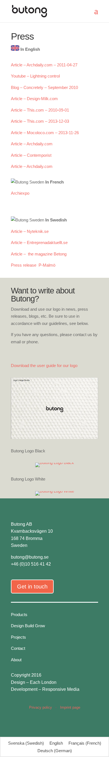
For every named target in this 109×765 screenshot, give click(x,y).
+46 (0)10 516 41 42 (31, 564)
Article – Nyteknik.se (30, 231)
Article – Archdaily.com (32, 143)
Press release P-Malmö (33, 265)
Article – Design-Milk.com (34, 98)
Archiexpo (20, 193)
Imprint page (70, 707)
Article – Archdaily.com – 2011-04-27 (44, 64)
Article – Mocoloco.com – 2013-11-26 (45, 132)
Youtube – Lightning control (35, 76)
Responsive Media (60, 689)
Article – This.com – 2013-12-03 (40, 121)
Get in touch (32, 586)
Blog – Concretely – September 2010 (44, 87)
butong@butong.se (30, 557)
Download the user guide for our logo (44, 365)
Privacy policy (40, 707)
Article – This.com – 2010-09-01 (40, 110)
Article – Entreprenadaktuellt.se (39, 242)
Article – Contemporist (31, 155)
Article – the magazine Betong (39, 254)
